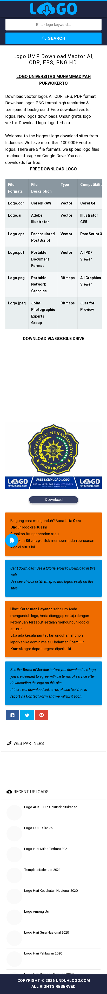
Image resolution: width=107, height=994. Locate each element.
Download (54, 499)
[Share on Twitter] (27, 715)
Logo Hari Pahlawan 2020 (43, 953)
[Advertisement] (53, 382)
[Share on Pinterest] (41, 715)
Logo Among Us (36, 911)
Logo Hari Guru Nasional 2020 (46, 932)
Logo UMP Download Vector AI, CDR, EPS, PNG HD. (53, 59)
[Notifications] (12, 540)
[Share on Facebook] (12, 715)
